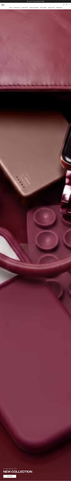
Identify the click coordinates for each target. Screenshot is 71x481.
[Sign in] (63, 4)
